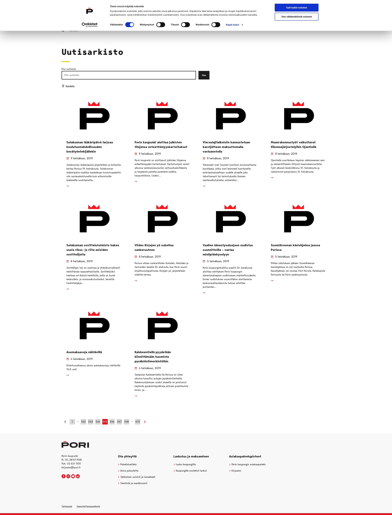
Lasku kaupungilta (185, 464)
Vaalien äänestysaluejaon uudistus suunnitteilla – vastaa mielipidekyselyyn (228, 249)
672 (138, 421)
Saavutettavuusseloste (88, 506)
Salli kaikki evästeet (296, 7)
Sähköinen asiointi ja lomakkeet (137, 476)
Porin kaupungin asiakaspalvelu (248, 464)
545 (105, 421)
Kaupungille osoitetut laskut (191, 470)
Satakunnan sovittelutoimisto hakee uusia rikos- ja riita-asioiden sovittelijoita (92, 249)
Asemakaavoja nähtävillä (84, 352)
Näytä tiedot (232, 24)
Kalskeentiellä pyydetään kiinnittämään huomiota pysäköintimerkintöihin (153, 356)
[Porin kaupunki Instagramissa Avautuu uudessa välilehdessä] (68, 476)
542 (83, 421)
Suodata (70, 86)
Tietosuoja (67, 506)
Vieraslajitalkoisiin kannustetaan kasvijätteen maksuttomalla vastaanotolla (226, 146)
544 (98, 421)
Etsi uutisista (69, 69)
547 (119, 421)
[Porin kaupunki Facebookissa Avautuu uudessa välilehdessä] (64, 476)
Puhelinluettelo (128, 464)
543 (90, 421)
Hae (204, 75)
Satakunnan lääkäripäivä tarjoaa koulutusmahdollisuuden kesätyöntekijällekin (89, 146)
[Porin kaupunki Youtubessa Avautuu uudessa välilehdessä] (73, 476)
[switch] (160, 24)
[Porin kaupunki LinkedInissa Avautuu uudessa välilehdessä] (78, 476)
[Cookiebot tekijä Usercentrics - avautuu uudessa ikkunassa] (89, 25)
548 (126, 421)
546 (112, 421)
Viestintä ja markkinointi (133, 483)
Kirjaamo (236, 470)
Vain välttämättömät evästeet (296, 16)
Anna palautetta (129, 470)
